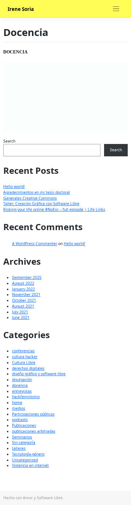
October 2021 (24, 300)
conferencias (23, 350)
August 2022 (23, 283)
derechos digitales (28, 368)
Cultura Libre (23, 362)
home (17, 402)
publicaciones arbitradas (33, 431)
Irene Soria (21, 9)
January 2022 (23, 289)
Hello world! (14, 186)
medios (18, 408)
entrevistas (22, 391)
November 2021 (26, 294)
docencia (20, 385)
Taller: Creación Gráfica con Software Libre (41, 203)
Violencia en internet (30, 465)
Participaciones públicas (33, 414)
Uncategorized (25, 459)
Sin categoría (23, 442)
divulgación (22, 379)
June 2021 (20, 317)
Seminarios (22, 437)
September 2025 (26, 277)
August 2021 (23, 306)
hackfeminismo (26, 396)
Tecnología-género (28, 454)
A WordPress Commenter (34, 243)
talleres (18, 448)
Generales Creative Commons (30, 198)
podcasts (20, 419)
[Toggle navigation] (116, 9)
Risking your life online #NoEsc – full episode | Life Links (54, 209)
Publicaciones (24, 425)
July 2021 (20, 311)
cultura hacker (24, 356)
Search (9, 141)
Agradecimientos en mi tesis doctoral (36, 192)
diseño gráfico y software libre (39, 373)
